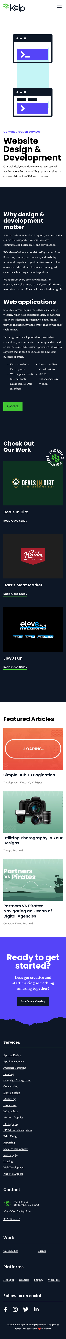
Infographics (10, 1111)
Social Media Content (15, 1149)
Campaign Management (17, 1080)
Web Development (14, 1167)
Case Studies (10, 1251)
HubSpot (8, 1280)
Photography (10, 1124)
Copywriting (10, 1086)
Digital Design (11, 1092)
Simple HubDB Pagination (29, 775)
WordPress (54, 1280)
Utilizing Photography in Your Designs (33, 840)
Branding (8, 1074)
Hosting (8, 1161)
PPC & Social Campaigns (17, 1130)
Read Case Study (15, 521)
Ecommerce (10, 1105)
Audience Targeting (14, 1068)
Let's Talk (13, 406)
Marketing (9, 1099)
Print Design (10, 1136)
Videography (10, 1155)
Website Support (13, 1174)
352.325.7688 (11, 1219)
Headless (24, 1280)
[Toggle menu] (59, 7)
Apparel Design (12, 1055)
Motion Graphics (13, 1117)
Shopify (38, 1280)
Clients (42, 1251)
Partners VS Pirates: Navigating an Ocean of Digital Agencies (27, 911)
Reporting (9, 1142)
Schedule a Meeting (33, 1001)
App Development (13, 1061)
